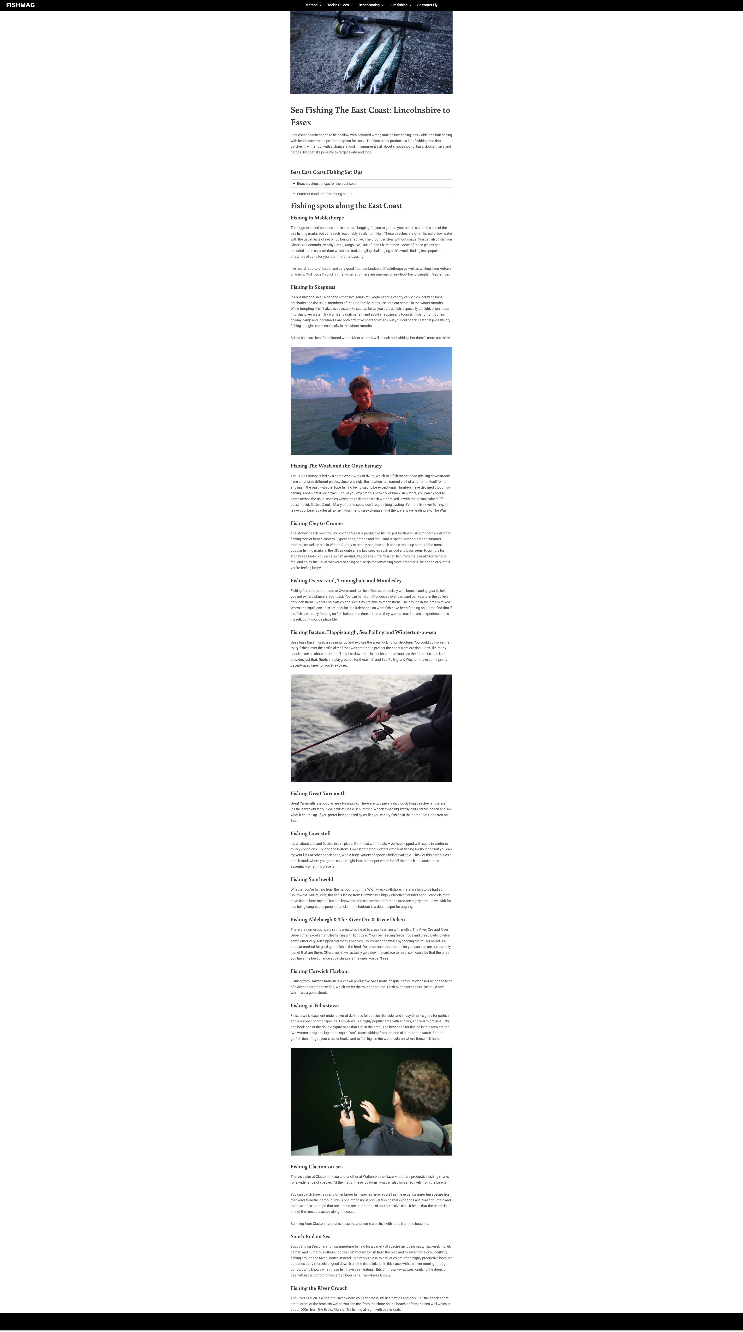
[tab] (371, 183)
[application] (320, 5)
